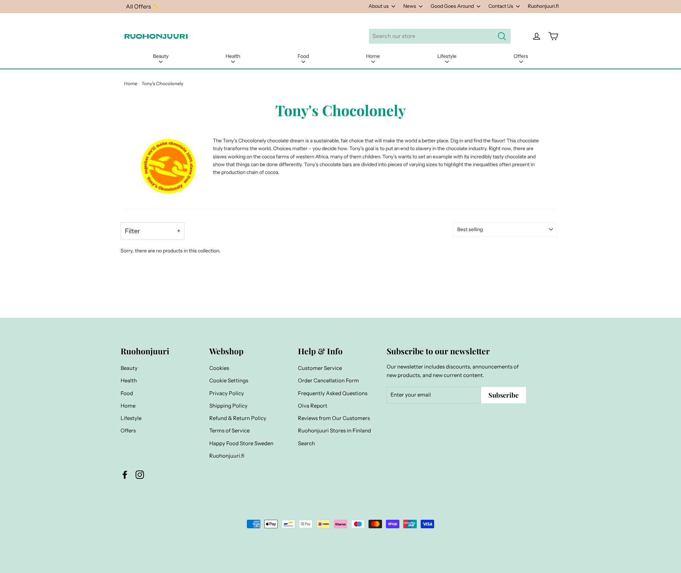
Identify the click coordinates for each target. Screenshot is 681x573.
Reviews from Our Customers (334, 418)
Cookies (219, 368)
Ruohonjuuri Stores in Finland (334, 430)
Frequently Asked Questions (332, 393)
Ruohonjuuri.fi (543, 6)
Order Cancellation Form (328, 380)
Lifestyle (446, 56)
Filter (132, 231)
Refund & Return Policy (237, 418)
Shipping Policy (228, 406)
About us (379, 6)
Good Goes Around (453, 6)
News (410, 6)
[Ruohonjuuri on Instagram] (139, 474)
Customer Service (320, 368)
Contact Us (501, 6)
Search (306, 443)
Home (373, 56)
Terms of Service (229, 430)
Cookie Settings (228, 380)
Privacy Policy (226, 393)
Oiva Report (312, 406)
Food (303, 56)
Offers (521, 56)
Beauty (160, 56)
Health (233, 56)
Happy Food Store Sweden (241, 443)
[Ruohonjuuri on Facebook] (125, 474)
